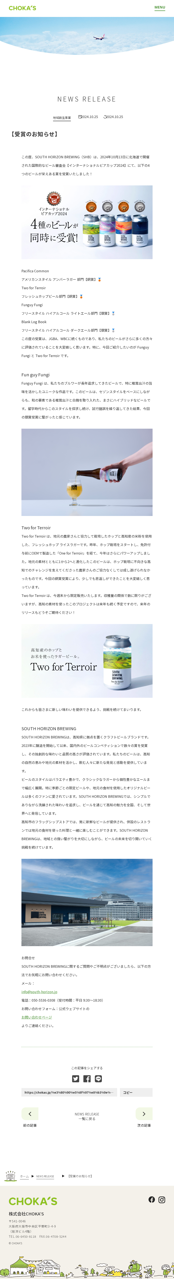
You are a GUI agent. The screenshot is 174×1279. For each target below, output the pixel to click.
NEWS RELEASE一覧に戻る (87, 1116)
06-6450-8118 (26, 1236)
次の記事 (144, 1125)
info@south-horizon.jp (39, 991)
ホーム (24, 1176)
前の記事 (30, 1125)
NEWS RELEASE (45, 1176)
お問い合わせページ (36, 1017)
